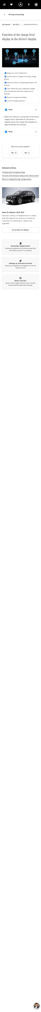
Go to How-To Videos (20, 230)
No (26, 153)
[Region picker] (29, 4)
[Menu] (4, 5)
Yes (12, 153)
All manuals (6, 24)
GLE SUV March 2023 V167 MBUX (17, 24)
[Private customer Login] (36, 4)
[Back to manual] (5, 14)
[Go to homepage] (20, 4)
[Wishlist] (11, 4)
